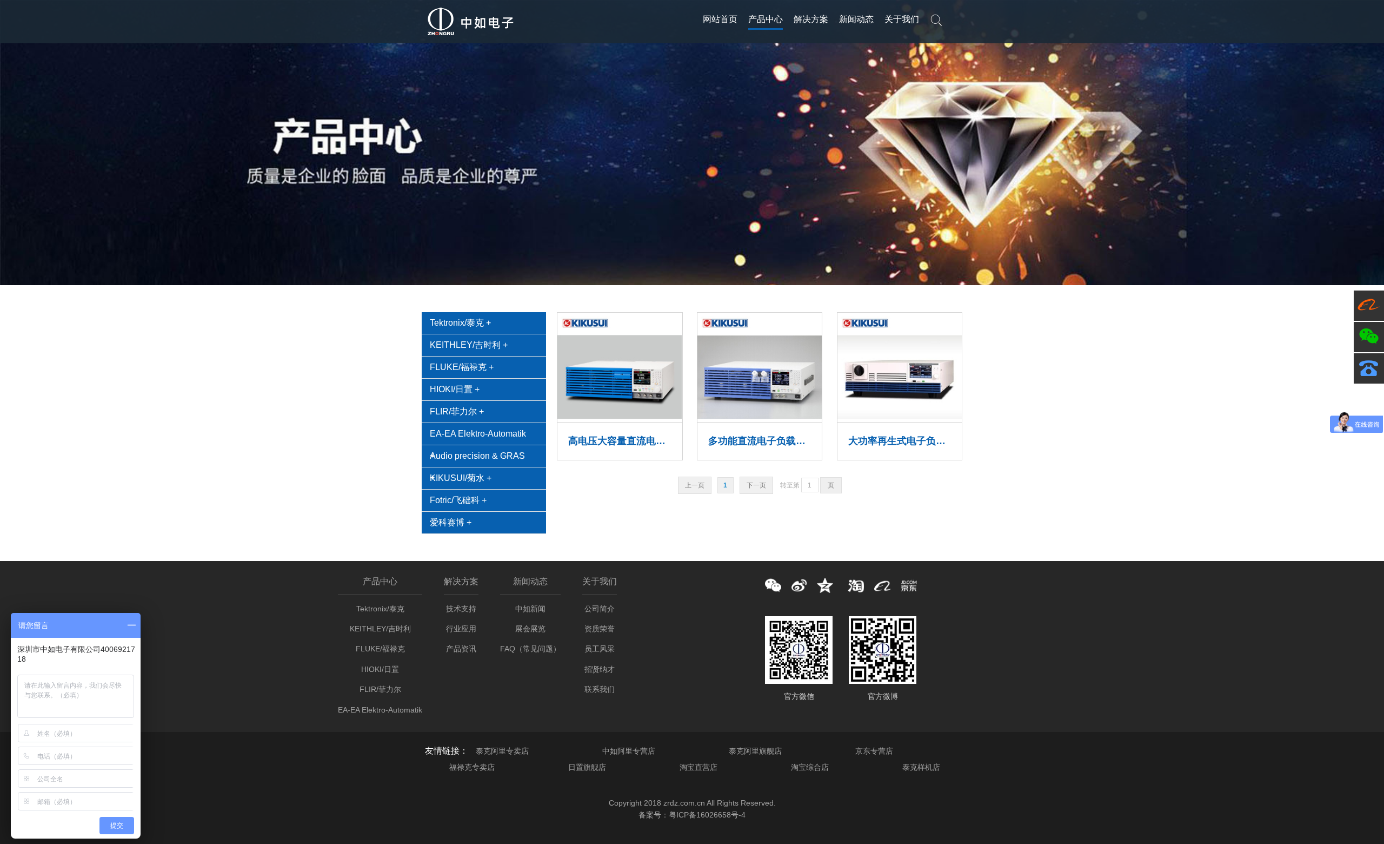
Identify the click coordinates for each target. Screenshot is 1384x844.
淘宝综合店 (810, 767)
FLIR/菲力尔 (380, 689)
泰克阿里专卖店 (502, 751)
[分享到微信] (773, 585)
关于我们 (901, 19)
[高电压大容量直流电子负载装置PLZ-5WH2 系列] (619, 416)
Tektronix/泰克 (380, 608)
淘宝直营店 (698, 767)
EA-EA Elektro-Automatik (478, 433)
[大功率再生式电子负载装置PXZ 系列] (899, 416)
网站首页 (720, 19)
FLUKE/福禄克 (380, 648)
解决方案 (811, 19)
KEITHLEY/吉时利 (380, 628)
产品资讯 (461, 648)
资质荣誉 (599, 628)
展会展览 (530, 628)
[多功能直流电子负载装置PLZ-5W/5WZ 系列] (759, 416)
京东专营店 (874, 751)
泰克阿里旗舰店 (755, 751)
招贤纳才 (599, 669)
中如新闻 (530, 608)
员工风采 (599, 648)
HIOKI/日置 (380, 669)
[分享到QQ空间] (825, 585)
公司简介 (599, 608)
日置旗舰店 (587, 767)
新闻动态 (856, 19)
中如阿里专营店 (628, 751)
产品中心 (765, 19)
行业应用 (461, 628)
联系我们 (599, 689)
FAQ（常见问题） (530, 648)
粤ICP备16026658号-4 (707, 814)
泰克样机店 (921, 767)
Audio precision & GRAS (477, 455)
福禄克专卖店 (472, 767)
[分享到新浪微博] (799, 585)
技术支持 (461, 608)
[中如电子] (470, 35)
